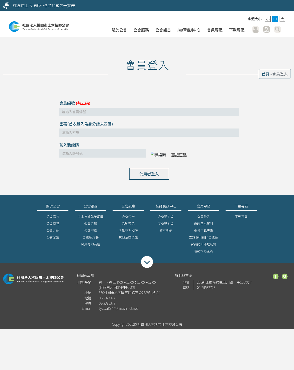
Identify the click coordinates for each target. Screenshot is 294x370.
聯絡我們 (266, 29)
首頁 (265, 74)
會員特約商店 (90, 244)
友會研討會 (166, 223)
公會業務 (90, 223)
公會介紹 (52, 230)
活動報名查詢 (203, 251)
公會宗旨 (52, 216)
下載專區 (236, 30)
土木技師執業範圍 (91, 216)
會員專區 (215, 30)
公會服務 (141, 30)
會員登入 (255, 29)
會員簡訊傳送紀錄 (204, 244)
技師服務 (90, 230)
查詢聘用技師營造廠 (203, 237)
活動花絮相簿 (128, 230)
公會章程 (52, 223)
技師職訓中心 (189, 30)
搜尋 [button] (277, 29)
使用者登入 (149, 173)
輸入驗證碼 (69, 144)
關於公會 (119, 30)
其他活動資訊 (128, 237)
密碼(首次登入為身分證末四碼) (86, 124)
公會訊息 (163, 30)
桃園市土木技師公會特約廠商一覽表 (44, 5)
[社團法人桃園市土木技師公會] (39, 26)
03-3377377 (107, 297)
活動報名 (128, 223)
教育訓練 (165, 230)
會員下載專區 (203, 230)
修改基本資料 (203, 223)
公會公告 (128, 216)
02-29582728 (206, 287)
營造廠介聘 (90, 237)
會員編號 (67, 103)
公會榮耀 (52, 237)
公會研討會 (166, 216)
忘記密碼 (179, 154)
